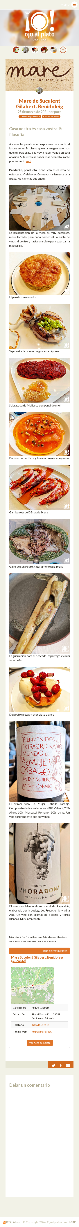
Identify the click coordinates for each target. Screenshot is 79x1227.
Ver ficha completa (40, 1042)
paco (58, 112)
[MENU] (74, 4)
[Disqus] (39, 1142)
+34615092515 (40, 1024)
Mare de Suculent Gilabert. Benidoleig (39, 103)
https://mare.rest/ (42, 1031)
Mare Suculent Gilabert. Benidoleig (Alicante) (37, 959)
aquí (28, 161)
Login (72, 1221)
